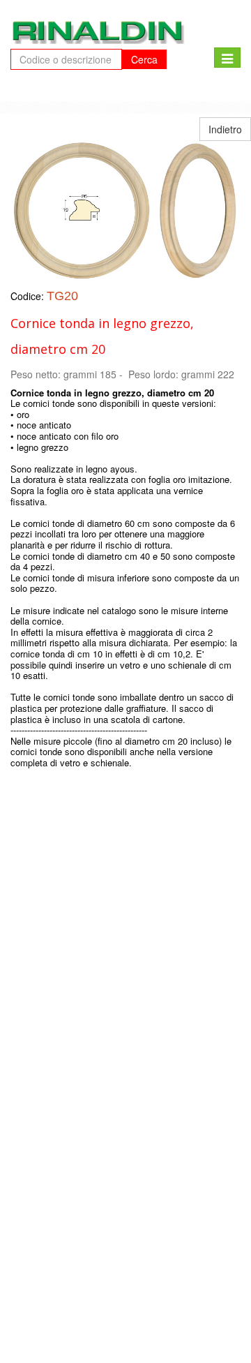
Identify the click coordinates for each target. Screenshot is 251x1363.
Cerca (144, 59)
